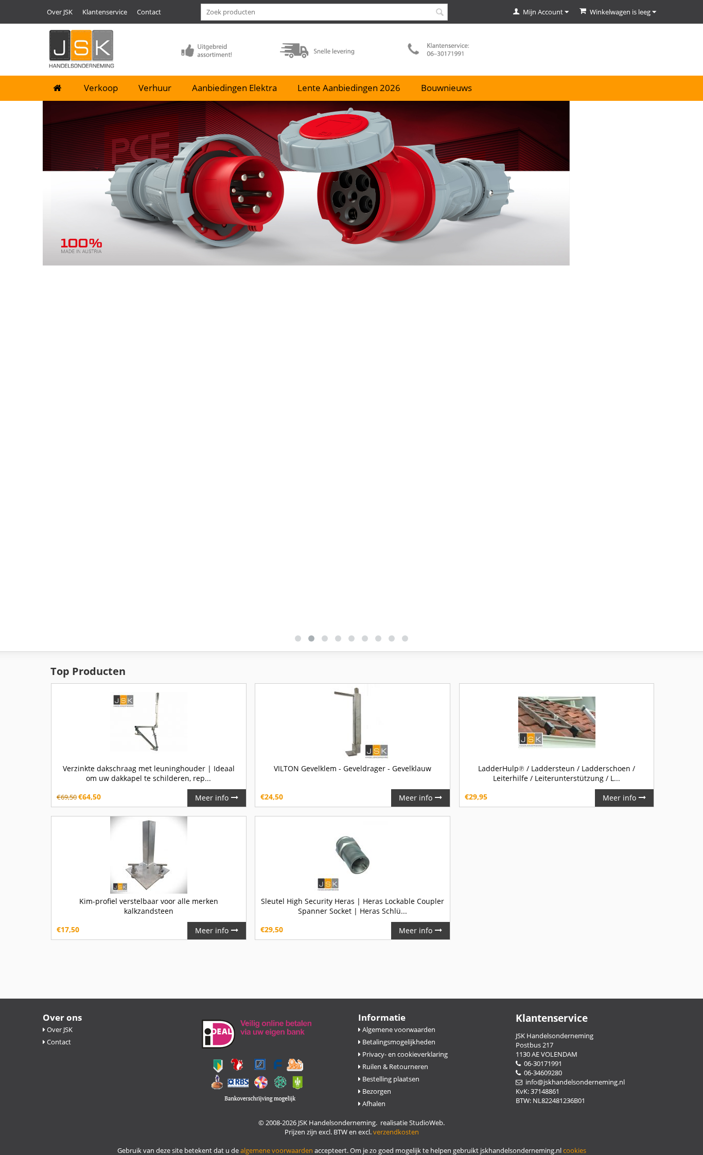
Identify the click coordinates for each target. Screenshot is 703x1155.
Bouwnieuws (446, 88)
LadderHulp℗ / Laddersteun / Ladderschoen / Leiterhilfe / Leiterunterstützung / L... (556, 773)
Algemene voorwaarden (398, 1029)
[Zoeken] (440, 13)
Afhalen (373, 1103)
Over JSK (60, 11)
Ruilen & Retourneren (394, 1066)
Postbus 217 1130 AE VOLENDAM (546, 1049)
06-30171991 (541, 1063)
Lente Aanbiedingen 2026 (348, 88)
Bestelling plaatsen (390, 1078)
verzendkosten (396, 1131)
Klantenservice (104, 11)
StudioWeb (426, 1122)
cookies (574, 1150)
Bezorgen (376, 1091)
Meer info (212, 798)
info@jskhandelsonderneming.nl (573, 1082)
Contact (149, 11)
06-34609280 (541, 1072)
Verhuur (154, 88)
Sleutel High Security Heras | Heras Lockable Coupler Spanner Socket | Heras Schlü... (352, 906)
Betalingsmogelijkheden (398, 1041)
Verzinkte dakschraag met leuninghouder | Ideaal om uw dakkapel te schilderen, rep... (149, 773)
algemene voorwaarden (276, 1150)
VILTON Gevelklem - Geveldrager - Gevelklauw (352, 768)
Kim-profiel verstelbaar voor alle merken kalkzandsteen (148, 906)
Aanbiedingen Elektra (234, 88)
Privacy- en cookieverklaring (404, 1054)
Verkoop (101, 88)
